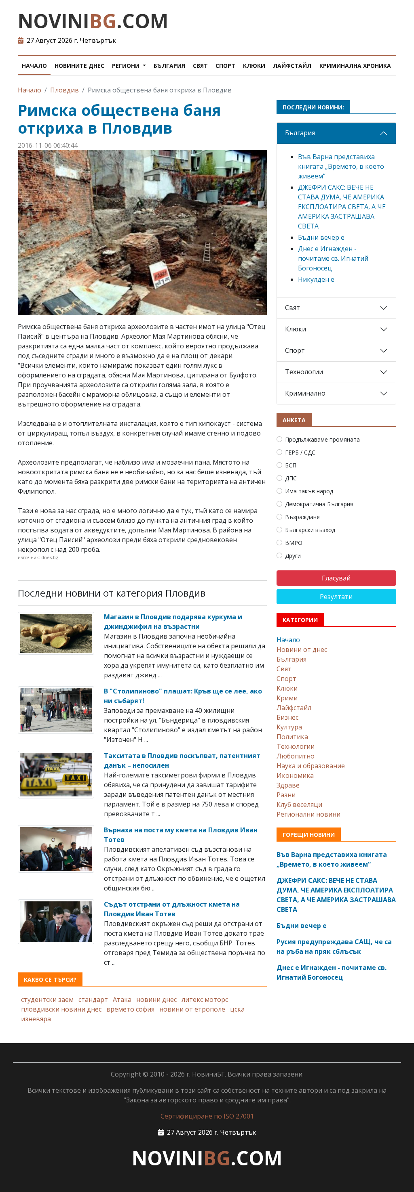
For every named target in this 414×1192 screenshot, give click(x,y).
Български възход (310, 530)
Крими (287, 697)
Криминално (305, 393)
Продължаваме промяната (322, 439)
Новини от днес (302, 649)
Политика (292, 736)
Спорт (225, 65)
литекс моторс (205, 999)
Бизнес (287, 717)
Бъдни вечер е (321, 237)
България (169, 65)
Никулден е (316, 279)
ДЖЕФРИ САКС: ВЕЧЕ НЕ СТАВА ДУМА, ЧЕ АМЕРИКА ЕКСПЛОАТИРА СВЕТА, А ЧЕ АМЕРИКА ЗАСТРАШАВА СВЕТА (342, 206)
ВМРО (293, 543)
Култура (289, 727)
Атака (122, 999)
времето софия (130, 1009)
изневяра (36, 1018)
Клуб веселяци (299, 804)
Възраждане (302, 517)
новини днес (156, 999)
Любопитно (296, 756)
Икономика (295, 775)
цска (237, 1009)
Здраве (288, 785)
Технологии (304, 371)
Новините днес (79, 65)
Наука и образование (311, 765)
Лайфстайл (292, 65)
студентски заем (47, 999)
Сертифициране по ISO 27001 (207, 1116)
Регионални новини (308, 814)
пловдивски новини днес (61, 1009)
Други (293, 555)
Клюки (254, 65)
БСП (290, 465)
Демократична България (319, 504)
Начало (34, 65)
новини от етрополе (192, 1009)
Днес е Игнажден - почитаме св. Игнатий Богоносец (333, 258)
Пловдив (64, 90)
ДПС (291, 478)
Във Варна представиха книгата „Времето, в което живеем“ (341, 166)
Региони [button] (126, 65)
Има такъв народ (309, 491)
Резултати (336, 596)
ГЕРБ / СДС (300, 452)
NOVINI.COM (93, 21)
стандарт (93, 999)
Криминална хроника (355, 65)
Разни (286, 794)
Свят (200, 65)
